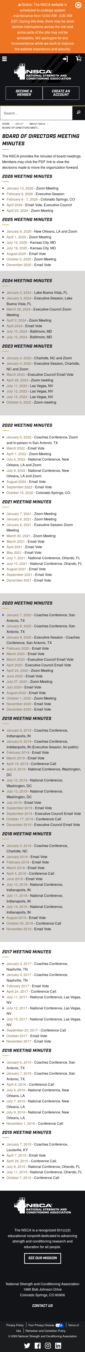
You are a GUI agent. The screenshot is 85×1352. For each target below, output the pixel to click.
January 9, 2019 (19, 730)
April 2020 (14, 664)
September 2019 (19, 807)
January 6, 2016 (19, 1062)
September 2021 (20, 574)
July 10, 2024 (17, 331)
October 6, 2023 (19, 402)
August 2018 (16, 917)
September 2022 (19, 486)
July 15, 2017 (17, 1019)
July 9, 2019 (16, 769)
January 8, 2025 (19, 231)
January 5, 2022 (19, 437)
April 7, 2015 (16, 1155)
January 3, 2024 (19, 292)
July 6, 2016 (16, 1089)
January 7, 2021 (19, 513)
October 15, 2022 (20, 492)
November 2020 (19, 703)
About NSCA (37, 123)
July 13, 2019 (17, 791)
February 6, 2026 (20, 193)
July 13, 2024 (17, 336)
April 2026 (14, 204)
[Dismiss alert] (78, 5)
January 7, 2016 (19, 1073)
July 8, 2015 (16, 1166)
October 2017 (17, 1035)
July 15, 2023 (17, 396)
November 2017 (19, 1041)
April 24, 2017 (17, 991)
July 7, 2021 (16, 557)
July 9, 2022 (16, 470)
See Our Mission (42, 1258)
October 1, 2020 (19, 698)
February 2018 (18, 862)
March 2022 (16, 448)
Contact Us (42, 1306)
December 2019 (19, 824)
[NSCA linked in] (58, 1347)
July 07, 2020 (17, 681)
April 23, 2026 (17, 210)
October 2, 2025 (19, 259)
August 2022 (16, 481)
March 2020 (16, 653)
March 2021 (16, 541)
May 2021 (14, 552)
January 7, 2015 (19, 1144)
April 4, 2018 (16, 873)
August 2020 (16, 692)
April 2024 (14, 325)
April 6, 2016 (16, 1084)
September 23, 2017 (23, 1030)
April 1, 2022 (16, 453)
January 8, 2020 (19, 625)
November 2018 (19, 928)
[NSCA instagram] (48, 1347)
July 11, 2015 (17, 1171)
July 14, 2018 (17, 906)
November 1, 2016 (21, 1123)
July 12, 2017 (17, 1007)
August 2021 (16, 568)
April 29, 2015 (17, 1160)
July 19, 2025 (17, 247)
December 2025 (19, 264)
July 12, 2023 (17, 391)
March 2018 (16, 867)
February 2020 (18, 648)
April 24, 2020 (17, 670)
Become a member (24, 93)
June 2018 (15, 878)
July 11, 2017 (17, 996)
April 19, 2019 (17, 763)
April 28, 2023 (17, 380)
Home (5, 123)
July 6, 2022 (16, 459)
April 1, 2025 (16, 236)
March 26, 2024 (19, 309)
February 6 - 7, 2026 (22, 199)
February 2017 (18, 985)
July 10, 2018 (17, 884)
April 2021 (14, 546)
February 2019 (18, 752)
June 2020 (15, 676)
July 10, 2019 (17, 780)
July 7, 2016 (16, 1101)
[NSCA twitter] (27, 1347)
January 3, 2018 (19, 845)
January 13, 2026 (20, 188)
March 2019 (16, 757)
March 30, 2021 (19, 535)
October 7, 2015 (19, 1177)
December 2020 (19, 709)
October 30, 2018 (20, 923)
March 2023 (16, 374)
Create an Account (61, 93)
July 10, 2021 (17, 563)
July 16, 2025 (17, 242)
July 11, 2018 (17, 895)
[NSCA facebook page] (38, 1347)
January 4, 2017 (19, 974)
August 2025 (16, 253)
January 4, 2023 (19, 357)
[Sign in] (65, 59)
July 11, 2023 (17, 385)
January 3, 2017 (19, 963)
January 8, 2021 (19, 519)
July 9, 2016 (16, 1112)
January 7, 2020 (19, 614)
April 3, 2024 (16, 320)
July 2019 (14, 802)
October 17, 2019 (20, 818)
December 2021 (19, 580)
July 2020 (14, 687)
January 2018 (17, 856)
